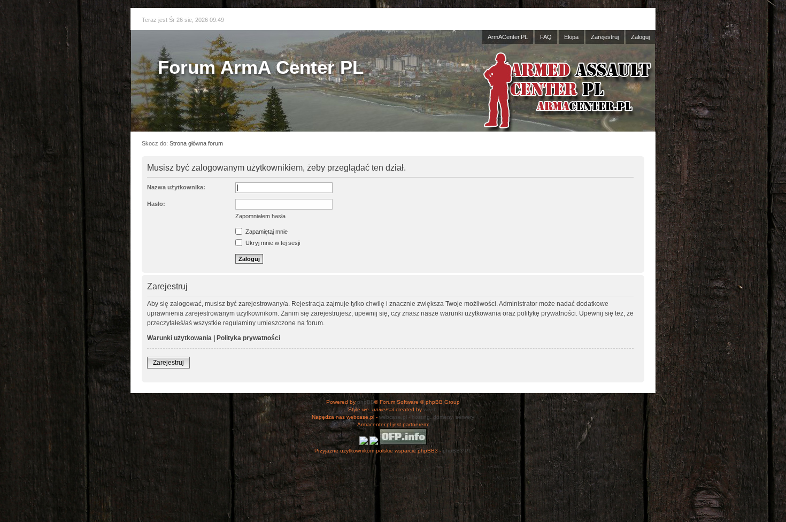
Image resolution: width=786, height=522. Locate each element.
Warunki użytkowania (179, 338)
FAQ (546, 37)
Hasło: (156, 204)
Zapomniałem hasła (260, 216)
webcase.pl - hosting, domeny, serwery (426, 417)
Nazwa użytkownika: (176, 187)
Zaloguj (640, 37)
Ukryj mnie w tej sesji (272, 243)
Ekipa (571, 37)
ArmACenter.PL (508, 37)
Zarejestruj (605, 37)
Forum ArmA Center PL (261, 67)
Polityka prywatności (248, 338)
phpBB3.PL (457, 451)
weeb (430, 409)
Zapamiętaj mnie (266, 231)
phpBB (365, 402)
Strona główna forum (196, 143)
